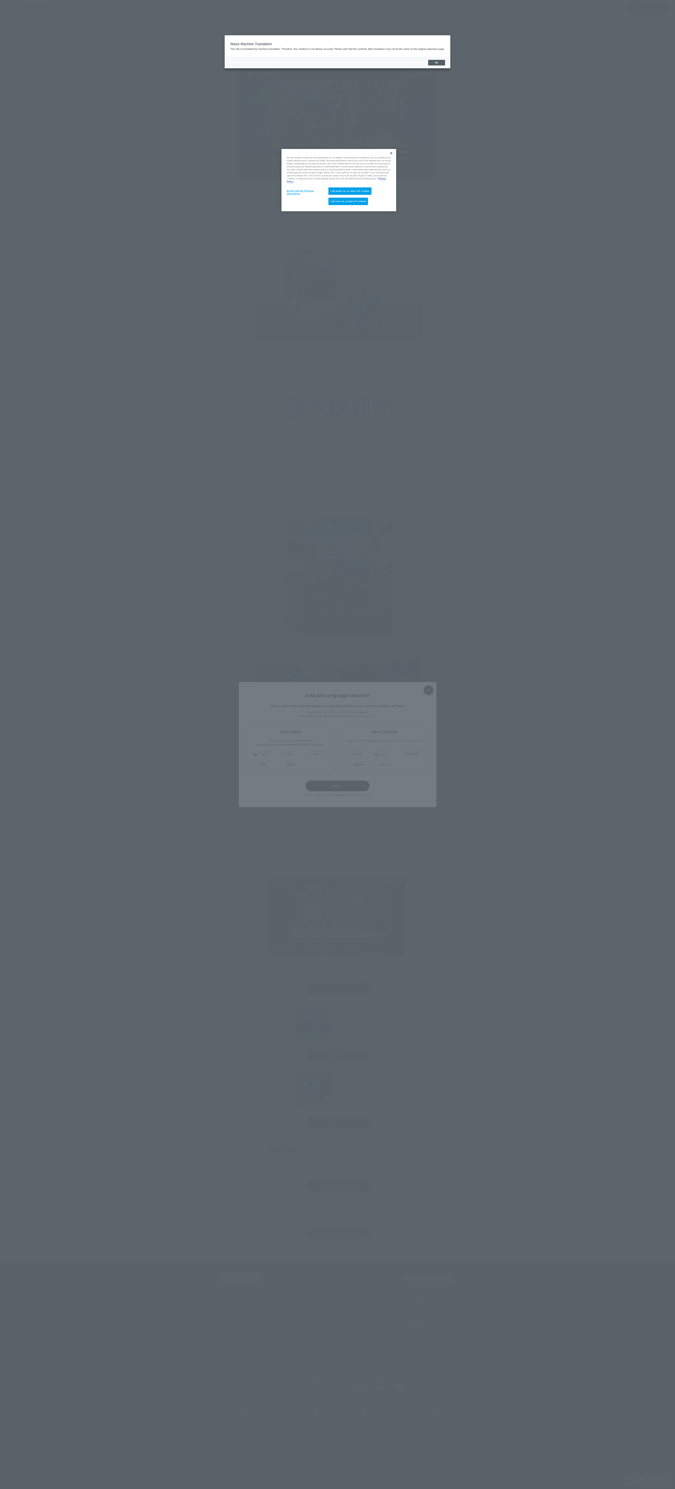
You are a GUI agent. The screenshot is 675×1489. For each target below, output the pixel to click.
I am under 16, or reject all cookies (350, 191)
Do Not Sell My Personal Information (300, 192)
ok (436, 62)
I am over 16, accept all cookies (348, 201)
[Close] (391, 153)
